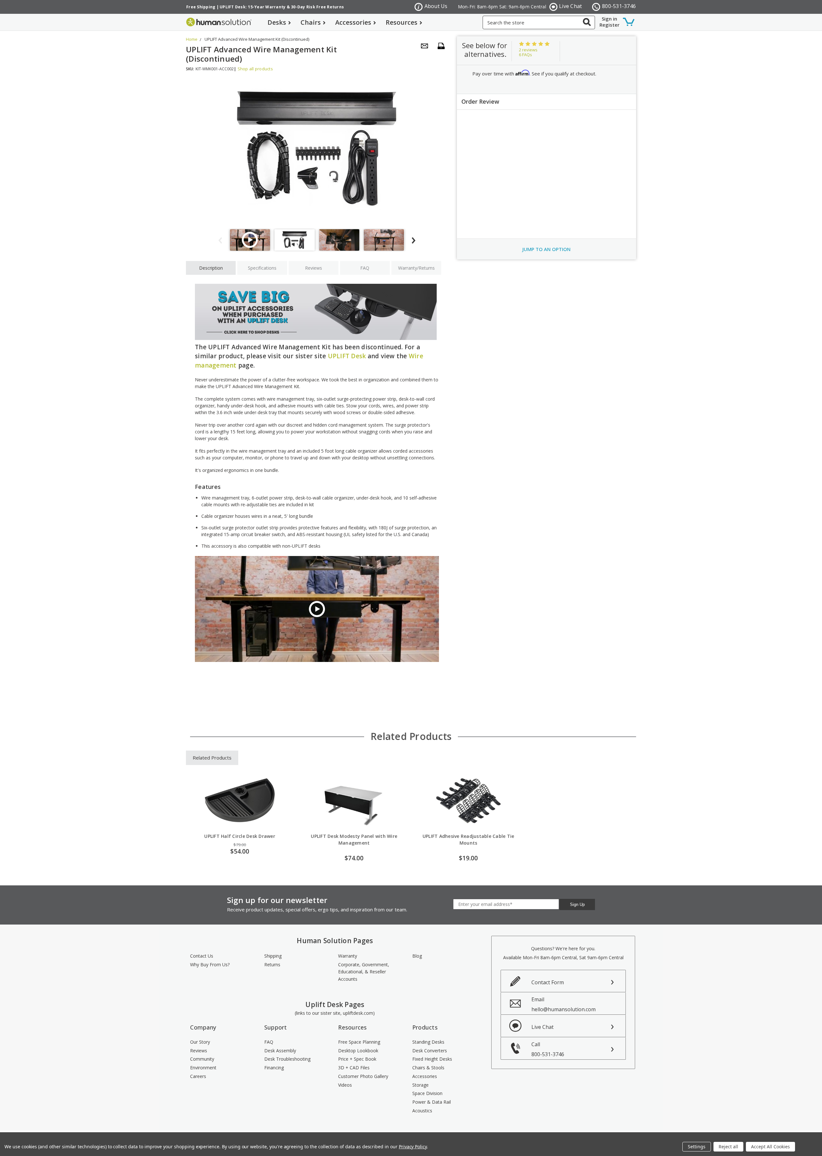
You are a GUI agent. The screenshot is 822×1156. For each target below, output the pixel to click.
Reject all (728, 1146)
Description (211, 268)
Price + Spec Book (357, 1059)
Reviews (313, 268)
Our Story (200, 1042)
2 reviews (528, 50)
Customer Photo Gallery (363, 1076)
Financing (274, 1068)
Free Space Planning (359, 1042)
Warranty (347, 956)
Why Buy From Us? (210, 964)
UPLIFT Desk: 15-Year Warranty (252, 7)
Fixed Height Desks (432, 1059)
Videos (345, 1085)
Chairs (311, 22)
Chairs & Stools (428, 1068)
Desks (276, 22)
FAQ (364, 268)
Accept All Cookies (770, 1146)
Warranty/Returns (416, 268)
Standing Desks (428, 1042)
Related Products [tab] (212, 757)
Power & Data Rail (431, 1102)
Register (609, 25)
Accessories (353, 22)
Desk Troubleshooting (287, 1059)
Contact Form (547, 982)
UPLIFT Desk (347, 356)
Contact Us (201, 956)
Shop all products (255, 69)
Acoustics (422, 1111)
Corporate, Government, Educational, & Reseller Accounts (363, 971)
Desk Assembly (280, 1050)
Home (191, 39)
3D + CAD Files (354, 1068)
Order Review (480, 101)
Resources (401, 22)
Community (202, 1059)
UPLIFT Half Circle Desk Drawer (239, 836)
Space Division (427, 1093)
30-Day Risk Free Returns (317, 7)
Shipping (273, 956)
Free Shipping (200, 7)
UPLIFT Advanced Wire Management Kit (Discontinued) (257, 39)
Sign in (609, 19)
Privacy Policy (413, 1146)
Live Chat (570, 6)
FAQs (525, 54)
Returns (272, 964)
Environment (203, 1068)
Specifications (262, 268)
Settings (696, 1146)
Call (547, 1049)
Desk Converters (429, 1050)
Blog (417, 956)
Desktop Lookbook (358, 1050)
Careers (198, 1076)
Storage (420, 1085)
